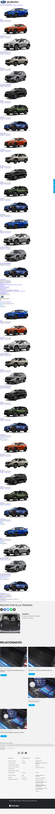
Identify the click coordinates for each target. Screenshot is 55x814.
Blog (23, 775)
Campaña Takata (4, 292)
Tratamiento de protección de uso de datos (41, 789)
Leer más (3, 675)
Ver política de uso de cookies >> (7, 748)
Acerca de (11, 772)
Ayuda (24, 772)
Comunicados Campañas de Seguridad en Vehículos (12, 291)
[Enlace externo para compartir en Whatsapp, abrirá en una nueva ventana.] (11, 609)
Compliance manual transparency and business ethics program (41, 785)
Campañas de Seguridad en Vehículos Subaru (11, 284)
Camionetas (6, 5)
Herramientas (26, 758)
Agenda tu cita (3, 283)
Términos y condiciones (40, 778)
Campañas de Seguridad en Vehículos (41, 763)
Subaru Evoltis (11, 768)
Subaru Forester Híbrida (13, 766)
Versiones (7, 21)
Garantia (37, 791)
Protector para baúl (33, 701)
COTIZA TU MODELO (5, 4)
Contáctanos (3, 293)
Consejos (24, 777)
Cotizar (2, 21)
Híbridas (14, 5)
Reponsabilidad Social (13, 779)
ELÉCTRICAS (19, 5)
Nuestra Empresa (12, 775)
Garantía (2, 285)
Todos (1, 5)
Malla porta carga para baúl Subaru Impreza (40, 670)
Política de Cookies (39, 780)
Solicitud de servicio (5, 288)
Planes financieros (4, 287)
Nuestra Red (3, 289)
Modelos (11, 758)
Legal (37, 772)
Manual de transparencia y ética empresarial (41, 782)
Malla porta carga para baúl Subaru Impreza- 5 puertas (12, 671)
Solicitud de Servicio (39, 767)
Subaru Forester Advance (13, 770)
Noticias (10, 777)
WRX (10, 5)
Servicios (38, 758)
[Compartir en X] (7, 609)
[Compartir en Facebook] (4, 609)
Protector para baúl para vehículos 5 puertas (12, 732)
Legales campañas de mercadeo (40, 776)
